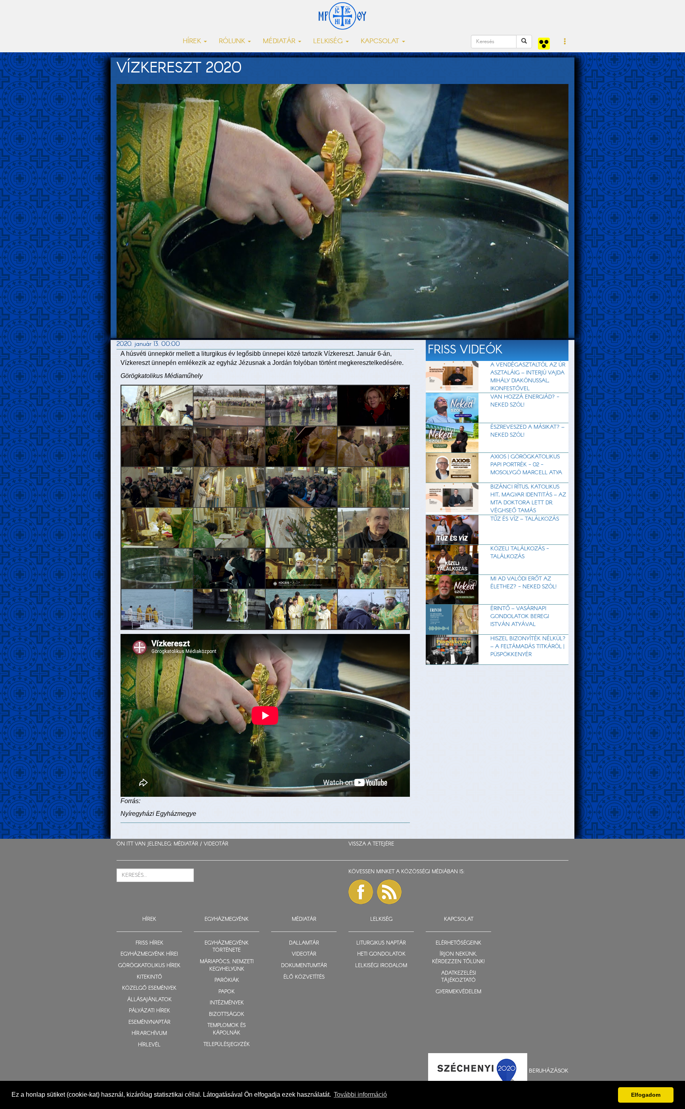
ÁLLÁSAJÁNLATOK (149, 1000)
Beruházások (548, 1071)
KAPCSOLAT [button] (381, 41)
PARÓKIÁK (226, 980)
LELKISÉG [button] (329, 41)
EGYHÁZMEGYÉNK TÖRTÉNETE (227, 946)
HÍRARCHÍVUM (149, 1033)
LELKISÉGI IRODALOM (381, 966)
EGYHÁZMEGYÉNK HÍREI (149, 954)
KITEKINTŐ (149, 977)
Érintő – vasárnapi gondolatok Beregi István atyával (519, 616)
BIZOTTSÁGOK (226, 1014)
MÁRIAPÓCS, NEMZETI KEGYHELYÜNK (227, 965)
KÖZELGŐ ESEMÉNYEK (149, 988)
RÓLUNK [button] (233, 41)
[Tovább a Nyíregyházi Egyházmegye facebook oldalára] (360, 892)
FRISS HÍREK (149, 943)
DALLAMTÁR (304, 943)
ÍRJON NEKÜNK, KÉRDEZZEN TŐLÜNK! (458, 958)
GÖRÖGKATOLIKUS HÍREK (149, 966)
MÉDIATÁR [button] (280, 41)
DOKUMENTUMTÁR (304, 966)
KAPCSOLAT (458, 919)
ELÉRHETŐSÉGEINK (458, 943)
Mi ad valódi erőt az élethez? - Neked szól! (523, 583)
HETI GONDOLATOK (381, 954)
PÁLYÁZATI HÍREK (149, 1011)
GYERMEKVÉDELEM (458, 992)
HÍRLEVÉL (149, 1045)
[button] (565, 42)
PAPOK (226, 992)
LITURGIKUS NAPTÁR (381, 943)
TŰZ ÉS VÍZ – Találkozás (524, 519)
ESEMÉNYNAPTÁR (149, 1022)
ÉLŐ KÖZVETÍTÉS (304, 977)
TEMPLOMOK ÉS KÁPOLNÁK (226, 1029)
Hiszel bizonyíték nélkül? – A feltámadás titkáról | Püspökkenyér (528, 647)
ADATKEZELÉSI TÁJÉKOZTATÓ (458, 977)
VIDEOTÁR (216, 844)
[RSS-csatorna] (389, 892)
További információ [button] (360, 1094)
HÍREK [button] (193, 41)
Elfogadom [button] (645, 1095)
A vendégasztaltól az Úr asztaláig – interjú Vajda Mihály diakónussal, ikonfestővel (527, 377)
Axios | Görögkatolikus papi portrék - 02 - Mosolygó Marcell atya (526, 465)
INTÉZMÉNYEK (227, 1003)
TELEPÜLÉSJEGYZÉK (226, 1044)
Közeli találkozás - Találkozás (519, 553)
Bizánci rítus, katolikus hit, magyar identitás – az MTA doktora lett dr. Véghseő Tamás (528, 499)
